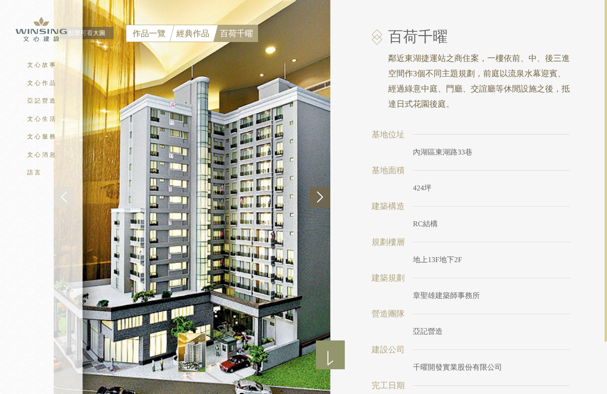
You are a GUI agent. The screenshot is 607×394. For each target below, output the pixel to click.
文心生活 (42, 119)
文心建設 (41, 29)
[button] (320, 197)
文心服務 (42, 137)
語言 (34, 172)
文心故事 (42, 65)
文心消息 (42, 155)
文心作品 (42, 83)
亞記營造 (42, 101)
